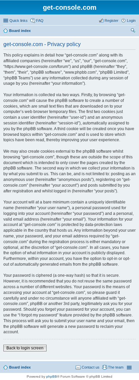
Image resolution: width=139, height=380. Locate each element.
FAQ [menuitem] (40, 20)
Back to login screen (25, 348)
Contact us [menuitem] (91, 367)
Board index (20, 31)
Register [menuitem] (111, 20)
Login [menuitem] (131, 20)
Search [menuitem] (133, 31)
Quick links (18, 20)
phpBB (51, 376)
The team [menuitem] (115, 367)
